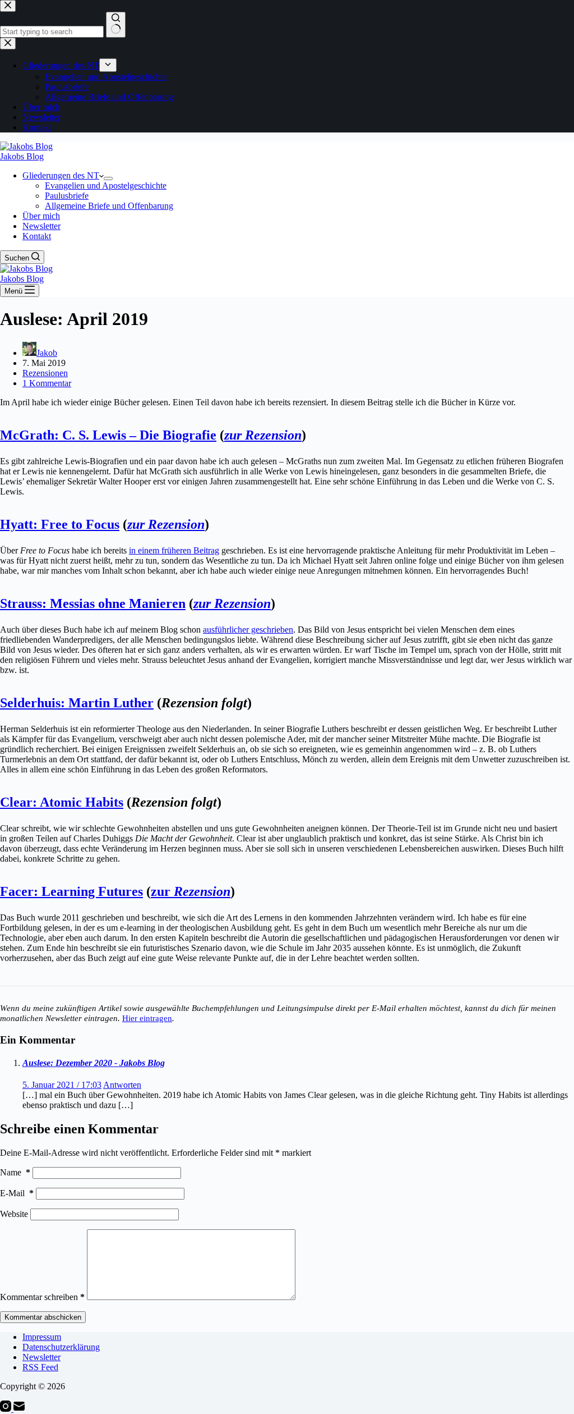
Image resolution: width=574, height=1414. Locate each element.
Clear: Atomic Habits (61, 802)
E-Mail (17, 1193)
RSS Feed (40, 1367)
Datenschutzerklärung (61, 1347)
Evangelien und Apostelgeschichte (105, 185)
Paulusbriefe (67, 195)
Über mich (41, 216)
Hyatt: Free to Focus (59, 524)
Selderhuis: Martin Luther (77, 702)
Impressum (41, 1337)
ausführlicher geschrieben (248, 629)
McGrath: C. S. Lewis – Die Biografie (108, 435)
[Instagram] (6, 1408)
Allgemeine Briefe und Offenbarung (109, 206)
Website (14, 1214)
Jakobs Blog (22, 156)
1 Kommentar (46, 383)
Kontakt (36, 236)
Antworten (122, 1085)
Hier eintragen (147, 1018)
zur (190, 891)
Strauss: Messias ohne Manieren (93, 603)
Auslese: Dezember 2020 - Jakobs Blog (93, 1063)
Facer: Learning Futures (71, 891)
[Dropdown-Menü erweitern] (108, 178)
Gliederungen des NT (60, 175)
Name (15, 1172)
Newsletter (41, 226)
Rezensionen (45, 373)
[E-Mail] (19, 1408)
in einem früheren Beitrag (174, 550)
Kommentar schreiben (42, 1297)
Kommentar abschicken (42, 1317)
